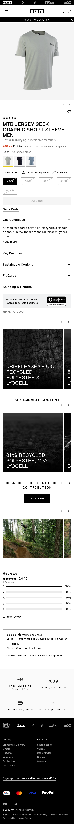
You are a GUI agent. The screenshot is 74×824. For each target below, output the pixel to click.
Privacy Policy (40, 814)
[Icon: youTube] (5, 804)
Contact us (9, 761)
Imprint (6, 814)
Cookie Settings (25, 818)
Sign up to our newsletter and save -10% (29, 778)
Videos (41, 749)
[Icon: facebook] (10, 804)
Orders (6, 749)
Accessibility (9, 818)
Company (42, 757)
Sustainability (44, 744)
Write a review (12, 617)
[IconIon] (7, 2)
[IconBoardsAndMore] (6, 725)
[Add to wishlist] (69, 111)
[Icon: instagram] (15, 804)
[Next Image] (69, 104)
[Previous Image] (64, 104)
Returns (7, 753)
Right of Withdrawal (59, 814)
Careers (41, 761)
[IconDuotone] (22, 2)
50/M (28, 181)
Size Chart (62, 172)
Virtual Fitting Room (38, 172)
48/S (10, 181)
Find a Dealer (11, 209)
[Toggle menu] (6, 11)
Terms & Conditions (21, 814)
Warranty (8, 757)
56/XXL (10, 190)
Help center (9, 765)
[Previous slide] (61, 322)
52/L (46, 181)
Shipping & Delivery (14, 744)
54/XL (64, 181)
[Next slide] (68, 322)
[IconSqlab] (49, 2)
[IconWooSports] (67, 2)
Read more (10, 241)
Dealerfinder (44, 753)
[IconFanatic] (35, 2)
